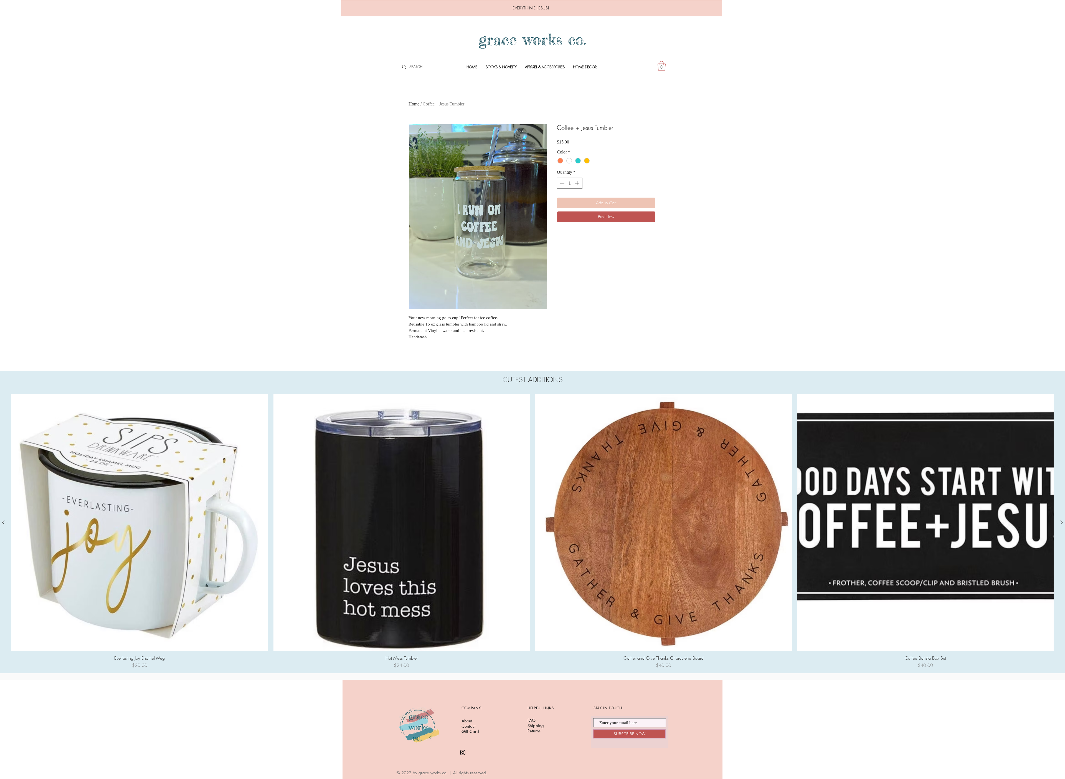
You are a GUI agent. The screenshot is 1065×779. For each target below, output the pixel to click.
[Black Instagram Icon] (462, 752)
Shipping (536, 725)
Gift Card (470, 731)
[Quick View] (139, 522)
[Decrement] (562, 183)
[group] (532, 531)
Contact (469, 726)
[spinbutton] (570, 183)
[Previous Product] (3, 522)
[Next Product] (1061, 522)
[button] (662, 66)
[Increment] (578, 183)
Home (414, 104)
